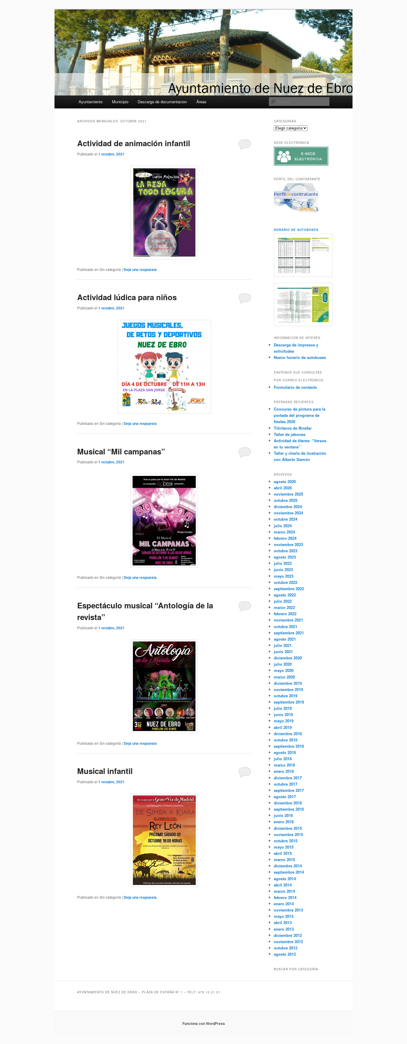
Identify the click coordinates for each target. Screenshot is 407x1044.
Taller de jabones (289, 434)
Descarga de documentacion (162, 101)
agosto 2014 (285, 878)
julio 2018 (283, 758)
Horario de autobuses (296, 230)
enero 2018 (284, 771)
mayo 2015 (283, 847)
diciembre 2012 (288, 935)
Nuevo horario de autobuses (300, 357)
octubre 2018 (285, 740)
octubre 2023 (285, 550)
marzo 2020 (284, 677)
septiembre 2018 (289, 746)
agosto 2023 (285, 557)
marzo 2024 (284, 532)
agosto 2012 (285, 954)
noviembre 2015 (288, 834)
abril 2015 (283, 853)
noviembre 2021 (288, 620)
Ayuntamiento (90, 101)
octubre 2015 (285, 840)
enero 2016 (284, 821)
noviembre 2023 (288, 544)
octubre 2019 (285, 695)
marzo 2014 (284, 891)
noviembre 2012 (288, 941)
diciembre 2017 (288, 778)
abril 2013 (283, 922)
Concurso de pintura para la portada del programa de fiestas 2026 (299, 415)
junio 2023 (283, 569)
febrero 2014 (285, 897)
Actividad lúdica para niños (127, 297)
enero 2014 (284, 903)
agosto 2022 (285, 595)
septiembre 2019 (289, 702)
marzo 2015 (284, 859)
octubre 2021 (285, 626)
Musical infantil (105, 770)
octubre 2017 (285, 784)
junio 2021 (283, 651)
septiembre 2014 (289, 872)
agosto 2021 (285, 639)
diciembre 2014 (288, 866)
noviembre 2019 (288, 689)
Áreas (201, 101)
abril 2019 (283, 727)
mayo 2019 (283, 721)
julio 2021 (283, 645)
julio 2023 (283, 563)
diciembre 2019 (288, 683)
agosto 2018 (285, 752)
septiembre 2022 (289, 588)
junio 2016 (283, 815)
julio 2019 (283, 708)
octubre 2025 (285, 500)
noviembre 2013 (288, 910)
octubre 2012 (285, 948)
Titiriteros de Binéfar (293, 428)
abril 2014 (283, 885)
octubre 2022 (285, 582)
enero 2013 (284, 929)
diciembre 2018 (288, 733)
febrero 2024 (285, 538)
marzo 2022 (284, 607)
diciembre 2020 (288, 658)
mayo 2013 (283, 916)
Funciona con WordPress (203, 1023)
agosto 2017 (285, 796)
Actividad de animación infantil (133, 143)
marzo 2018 (284, 765)
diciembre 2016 (288, 803)
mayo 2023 (283, 576)
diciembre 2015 (288, 828)
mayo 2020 (283, 670)
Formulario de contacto (295, 387)
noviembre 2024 (288, 513)
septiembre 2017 (289, 790)
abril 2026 (283, 488)
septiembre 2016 (289, 809)
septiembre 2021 (289, 633)
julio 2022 (283, 601)
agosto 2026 (285, 481)
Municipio (120, 101)
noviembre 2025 (288, 494)
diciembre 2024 (288, 506)
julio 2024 (283, 525)
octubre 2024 (285, 519)
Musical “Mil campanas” (121, 451)
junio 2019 (283, 714)
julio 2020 (283, 664)
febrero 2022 (285, 613)
